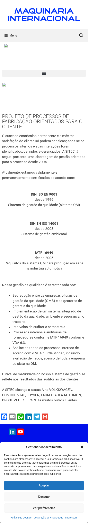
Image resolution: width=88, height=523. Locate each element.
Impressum (71, 517)
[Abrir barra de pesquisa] (81, 35)
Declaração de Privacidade (48, 517)
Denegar (44, 497)
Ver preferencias (44, 508)
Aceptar (44, 485)
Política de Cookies (21, 517)
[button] (82, 447)
